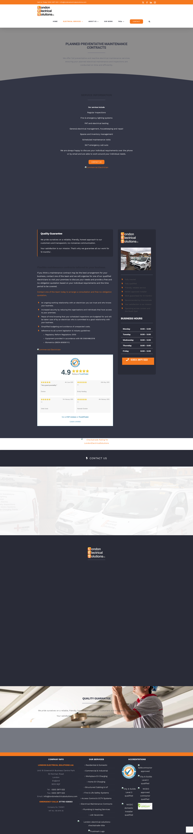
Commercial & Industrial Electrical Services (126, 578)
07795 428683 (65, 802)
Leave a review (75, 421)
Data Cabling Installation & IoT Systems (67, 613)
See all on (75, 417)
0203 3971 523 (58, 793)
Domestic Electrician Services (66, 577)
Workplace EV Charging (96, 776)
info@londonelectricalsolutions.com (73, 2)
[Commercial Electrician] (96, 167)
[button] (149, 21)
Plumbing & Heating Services (96, 809)
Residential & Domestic (96, 765)
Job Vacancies (96, 815)
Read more (66, 600)
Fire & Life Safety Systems (126, 613)
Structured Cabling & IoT (96, 787)
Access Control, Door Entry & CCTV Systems (66, 650)
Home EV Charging (96, 782)
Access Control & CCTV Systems (96, 798)
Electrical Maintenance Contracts (96, 804)
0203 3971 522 (53, 2)
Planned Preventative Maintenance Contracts (126, 650)
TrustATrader (83, 374)
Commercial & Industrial (96, 771)
